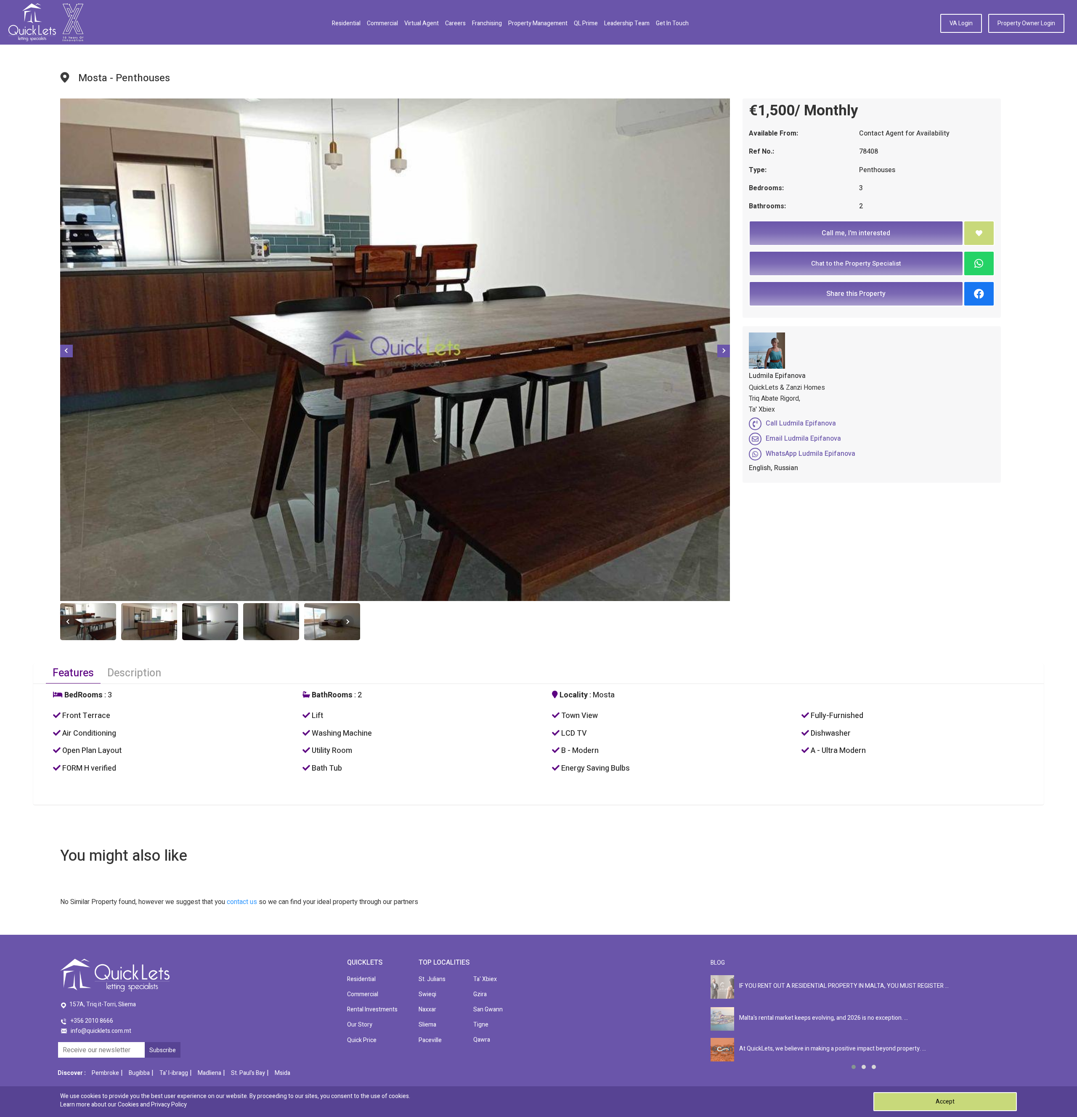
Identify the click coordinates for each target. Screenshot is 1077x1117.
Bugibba (139, 1073)
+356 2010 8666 (92, 1020)
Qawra (481, 1039)
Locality (573, 695)
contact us (242, 902)
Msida (282, 1073)
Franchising (487, 23)
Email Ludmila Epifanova (803, 439)
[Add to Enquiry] (979, 233)
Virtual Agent (421, 23)
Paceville (430, 1040)
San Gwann (488, 1009)
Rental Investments (372, 1009)
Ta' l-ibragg (173, 1073)
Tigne (480, 1024)
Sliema (427, 1024)
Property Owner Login (1026, 23)
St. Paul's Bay (248, 1073)
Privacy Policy (169, 1104)
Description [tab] (134, 673)
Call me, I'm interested (856, 233)
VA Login (961, 23)
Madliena (209, 1073)
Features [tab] (73, 673)
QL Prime (586, 23)
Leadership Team (627, 23)
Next (723, 351)
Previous (66, 351)
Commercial (382, 23)
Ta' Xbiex (485, 979)
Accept (945, 1101)
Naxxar (427, 1009)
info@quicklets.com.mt (101, 1031)
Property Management (538, 23)
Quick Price (362, 1040)
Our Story (359, 1024)
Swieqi (427, 994)
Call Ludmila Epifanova (801, 423)
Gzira (480, 994)
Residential (346, 23)
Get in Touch (672, 23)
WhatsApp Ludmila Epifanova (810, 454)
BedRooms (83, 695)
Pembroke (105, 1073)
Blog (718, 962)
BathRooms (331, 695)
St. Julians (432, 979)
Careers (455, 23)
